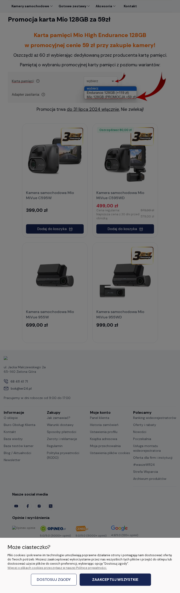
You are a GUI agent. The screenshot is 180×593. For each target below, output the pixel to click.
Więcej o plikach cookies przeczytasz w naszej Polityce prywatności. (57, 568)
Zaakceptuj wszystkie (115, 579)
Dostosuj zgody (54, 579)
